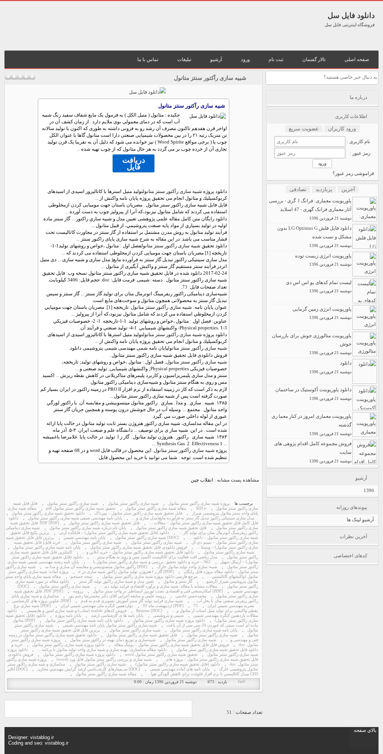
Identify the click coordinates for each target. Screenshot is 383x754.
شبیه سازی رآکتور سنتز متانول (210, 78)
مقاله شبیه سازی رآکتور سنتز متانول (155, 508)
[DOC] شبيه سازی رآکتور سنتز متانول (147, 538)
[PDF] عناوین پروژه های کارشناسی (41, 601)
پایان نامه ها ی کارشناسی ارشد (117, 615)
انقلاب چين (202, 480)
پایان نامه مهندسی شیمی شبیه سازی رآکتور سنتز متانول (75, 518)
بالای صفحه (365, 730)
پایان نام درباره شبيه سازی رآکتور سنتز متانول (87, 528)
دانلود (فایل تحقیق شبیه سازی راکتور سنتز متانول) (177, 664)
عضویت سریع (304, 129)
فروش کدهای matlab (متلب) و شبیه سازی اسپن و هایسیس (76, 611)
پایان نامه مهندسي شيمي (84, 538)
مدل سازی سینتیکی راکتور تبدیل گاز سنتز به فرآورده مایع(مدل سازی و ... (193, 518)
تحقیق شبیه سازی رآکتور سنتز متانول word (161, 654)
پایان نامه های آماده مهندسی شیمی (179, 669)
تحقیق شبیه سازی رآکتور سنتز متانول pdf (81, 508)
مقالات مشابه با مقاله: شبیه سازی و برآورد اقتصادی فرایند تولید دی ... (158, 586)
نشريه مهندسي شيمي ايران (231, 606)
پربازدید (324, 189)
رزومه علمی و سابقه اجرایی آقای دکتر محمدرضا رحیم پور (117, 596)
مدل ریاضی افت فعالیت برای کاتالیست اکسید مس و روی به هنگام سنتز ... (154, 557)
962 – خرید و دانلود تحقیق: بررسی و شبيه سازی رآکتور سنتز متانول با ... (150, 562)
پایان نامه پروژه (68, 615)
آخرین (348, 189)
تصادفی (297, 189)
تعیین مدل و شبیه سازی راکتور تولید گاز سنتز (116, 581)
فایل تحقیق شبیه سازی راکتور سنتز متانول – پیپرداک (138, 513)
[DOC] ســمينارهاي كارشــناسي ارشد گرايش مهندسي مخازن (88, 669)
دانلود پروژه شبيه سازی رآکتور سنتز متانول (169, 620)
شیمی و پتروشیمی (168, 615)
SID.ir (201, 508)
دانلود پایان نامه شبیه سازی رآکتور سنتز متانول (84, 620)
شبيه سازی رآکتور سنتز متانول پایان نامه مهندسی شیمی (110, 625)
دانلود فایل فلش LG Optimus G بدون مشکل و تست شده (314, 236)
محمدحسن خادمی (190, 596)
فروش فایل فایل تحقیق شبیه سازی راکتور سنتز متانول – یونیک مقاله (171, 645)
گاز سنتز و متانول (177, 581)
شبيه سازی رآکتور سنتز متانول (172, 191)
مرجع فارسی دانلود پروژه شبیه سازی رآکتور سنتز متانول (149, 576)
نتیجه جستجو (81, 576)
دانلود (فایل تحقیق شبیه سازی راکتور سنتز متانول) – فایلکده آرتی (114, 533)
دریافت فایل (133, 163)
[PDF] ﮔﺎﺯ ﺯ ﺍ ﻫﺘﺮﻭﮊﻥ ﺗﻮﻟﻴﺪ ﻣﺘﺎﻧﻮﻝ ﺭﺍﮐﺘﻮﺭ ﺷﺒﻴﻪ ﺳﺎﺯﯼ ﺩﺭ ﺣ (126, 572)
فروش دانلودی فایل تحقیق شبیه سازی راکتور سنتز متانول (138, 547)
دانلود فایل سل (351, 15)
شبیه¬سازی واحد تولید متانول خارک (187, 567)
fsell (241, 681)
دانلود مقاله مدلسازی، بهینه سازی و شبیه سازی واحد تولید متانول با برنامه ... (102, 650)
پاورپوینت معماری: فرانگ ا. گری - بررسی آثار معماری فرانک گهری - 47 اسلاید (310, 209)
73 (184, 287)
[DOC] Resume (149, 611)
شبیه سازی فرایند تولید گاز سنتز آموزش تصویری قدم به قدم (132, 601)
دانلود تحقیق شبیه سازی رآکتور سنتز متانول (48, 513)
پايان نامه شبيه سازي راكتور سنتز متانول (46, 547)
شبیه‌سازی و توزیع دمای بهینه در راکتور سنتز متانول (113, 640)
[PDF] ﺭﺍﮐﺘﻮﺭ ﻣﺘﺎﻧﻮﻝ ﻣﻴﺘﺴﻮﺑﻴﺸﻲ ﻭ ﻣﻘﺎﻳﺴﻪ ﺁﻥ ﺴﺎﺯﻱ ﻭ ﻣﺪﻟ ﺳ (96, 567)
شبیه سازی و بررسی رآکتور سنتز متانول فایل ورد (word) (103, 659)
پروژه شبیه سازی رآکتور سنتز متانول (199, 503)
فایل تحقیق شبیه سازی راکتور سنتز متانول (104, 523)
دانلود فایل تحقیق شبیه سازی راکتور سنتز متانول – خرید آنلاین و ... (138, 552)
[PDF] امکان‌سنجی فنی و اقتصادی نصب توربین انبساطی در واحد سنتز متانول (158, 591)
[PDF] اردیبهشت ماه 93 (163, 606)
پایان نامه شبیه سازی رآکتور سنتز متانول (204, 630)
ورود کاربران (342, 129)
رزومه (78, 591)
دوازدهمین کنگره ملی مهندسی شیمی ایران (97, 606)
